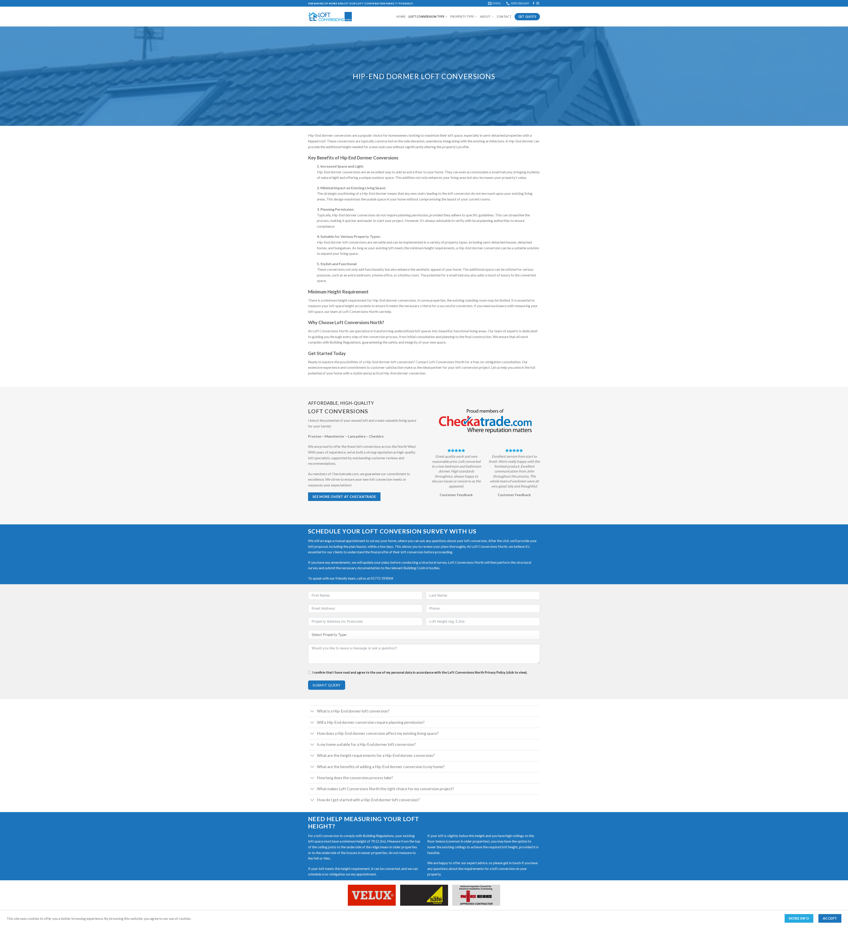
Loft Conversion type (426, 16)
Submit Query (327, 685)
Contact (504, 16)
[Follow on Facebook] (533, 3)
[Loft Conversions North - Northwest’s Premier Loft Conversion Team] (330, 16)
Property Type (462, 16)
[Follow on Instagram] (537, 3)
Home (400, 16)
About (485, 16)
